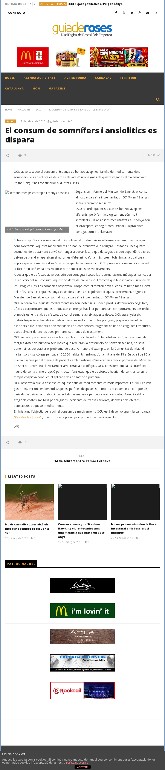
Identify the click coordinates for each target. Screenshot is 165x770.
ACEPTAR (82, 767)
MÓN (36, 88)
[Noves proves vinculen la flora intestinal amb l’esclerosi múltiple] (135, 502)
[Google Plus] (140, 13)
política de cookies (77, 762)
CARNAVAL (103, 78)
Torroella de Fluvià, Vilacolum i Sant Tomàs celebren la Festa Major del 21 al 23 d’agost (106, 4)
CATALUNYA (14, 88)
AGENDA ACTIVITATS (40, 78)
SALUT (39, 109)
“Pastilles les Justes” (28, 417)
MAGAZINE (57, 88)
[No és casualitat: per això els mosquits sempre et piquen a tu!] (29, 502)
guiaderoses (57, 121)
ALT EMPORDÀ (75, 78)
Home (8, 109)
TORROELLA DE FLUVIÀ (56, 4)
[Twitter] (132, 13)
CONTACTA (16, 13)
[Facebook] (116, 13)
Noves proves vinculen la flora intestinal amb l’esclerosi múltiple (133, 528)
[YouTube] (124, 13)
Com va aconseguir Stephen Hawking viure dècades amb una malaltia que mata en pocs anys (81, 530)
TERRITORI (128, 78)
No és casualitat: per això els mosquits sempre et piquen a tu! (27, 528)
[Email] (148, 13)
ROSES (10, 78)
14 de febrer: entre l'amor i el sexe (82, 459)
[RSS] (156, 13)
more (152, 155)
